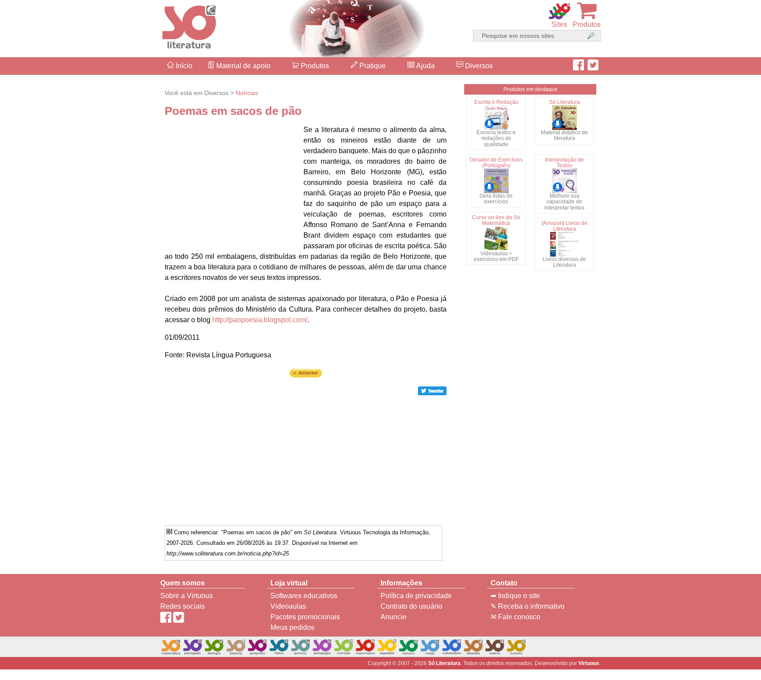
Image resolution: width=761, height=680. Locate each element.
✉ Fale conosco (515, 617)
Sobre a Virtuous (186, 595)
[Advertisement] (726, 340)
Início (183, 66)
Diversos (478, 66)
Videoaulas (288, 606)
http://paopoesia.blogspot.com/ (259, 319)
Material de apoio (242, 66)
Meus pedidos (292, 627)
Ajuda (424, 66)
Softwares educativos (303, 595)
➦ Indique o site (515, 595)
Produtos (314, 66)
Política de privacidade (416, 595)
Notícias (247, 92)
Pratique (372, 66)
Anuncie (393, 617)
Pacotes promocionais (305, 617)
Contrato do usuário (411, 606)
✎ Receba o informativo (528, 606)
